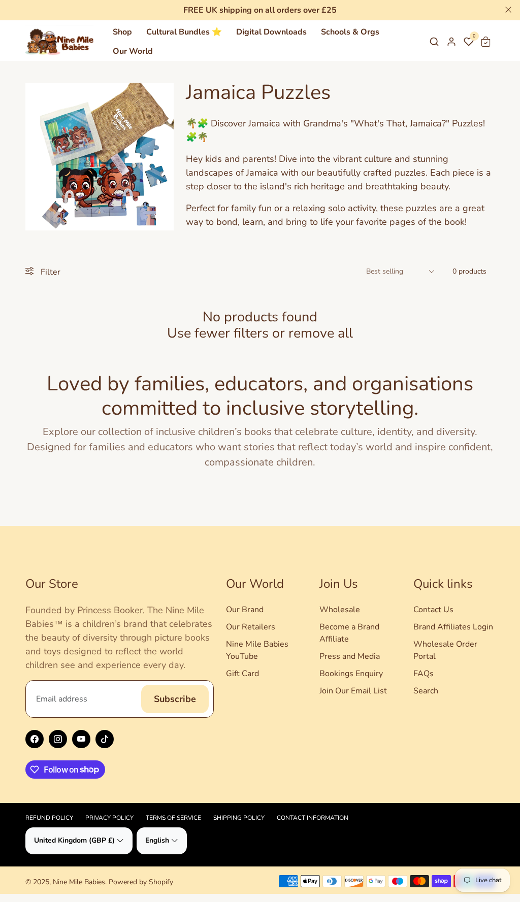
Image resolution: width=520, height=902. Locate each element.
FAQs (423, 673)
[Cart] (486, 42)
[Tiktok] (104, 739)
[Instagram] (58, 739)
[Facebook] (34, 739)
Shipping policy (239, 818)
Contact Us (433, 609)
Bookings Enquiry (351, 673)
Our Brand (245, 609)
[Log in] (451, 42)
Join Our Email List (353, 690)
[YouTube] (81, 739)
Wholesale (339, 609)
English (157, 840)
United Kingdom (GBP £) (74, 840)
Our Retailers (250, 626)
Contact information (312, 818)
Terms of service (173, 818)
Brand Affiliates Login (453, 626)
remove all (320, 333)
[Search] (434, 42)
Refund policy (49, 818)
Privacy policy (109, 818)
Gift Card (242, 673)
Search (425, 690)
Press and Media (349, 656)
